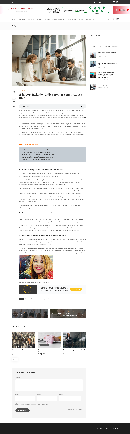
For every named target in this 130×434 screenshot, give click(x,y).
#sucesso (31, 301)
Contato (29, 2)
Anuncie (22, 2)
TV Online (31, 19)
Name (17, 394)
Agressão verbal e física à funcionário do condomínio (38, 157)
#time (38, 301)
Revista (47, 19)
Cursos (81, 19)
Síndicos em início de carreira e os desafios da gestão (38, 154)
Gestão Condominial (85, 26)
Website (61, 394)
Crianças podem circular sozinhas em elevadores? (37, 152)
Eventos (39, 19)
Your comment (19, 377)
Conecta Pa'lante (40, 429)
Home (13, 19)
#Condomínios (30, 299)
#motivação (63, 299)
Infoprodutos (90, 19)
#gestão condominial (51, 299)
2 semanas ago (101, 79)
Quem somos (15, 2)
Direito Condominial (72, 311)
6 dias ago (100, 67)
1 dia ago (99, 56)
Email (39, 394)
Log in (106, 2)
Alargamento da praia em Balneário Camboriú (36, 159)
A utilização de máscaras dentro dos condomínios (37, 150)
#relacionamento (74, 299)
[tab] (108, 46)
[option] (23, 343)
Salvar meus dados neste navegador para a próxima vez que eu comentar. (33, 404)
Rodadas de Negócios (58, 19)
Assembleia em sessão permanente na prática (32, 314)
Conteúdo (21, 19)
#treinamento (47, 301)
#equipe (40, 299)
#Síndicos (22, 301)
